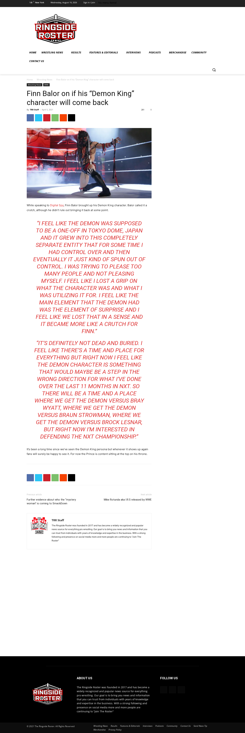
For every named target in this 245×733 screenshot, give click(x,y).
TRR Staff (34, 109)
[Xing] (55, 544)
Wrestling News (44, 79)
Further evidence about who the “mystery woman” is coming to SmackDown (51, 501)
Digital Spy (56, 205)
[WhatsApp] (55, 117)
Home (30, 79)
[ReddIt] (63, 117)
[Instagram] (208, 4)
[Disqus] (89, 607)
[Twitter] (215, 4)
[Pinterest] (46, 117)
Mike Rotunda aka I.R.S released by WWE (128, 499)
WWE (46, 84)
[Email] (71, 117)
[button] (214, 69)
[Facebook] (201, 4)
